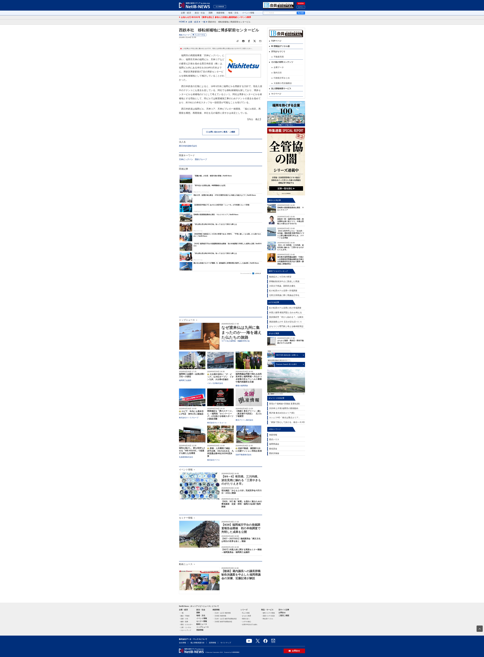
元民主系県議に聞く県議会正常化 (284, 295)
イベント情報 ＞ (187, 469)
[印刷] (243, 41)
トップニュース (202, 627)
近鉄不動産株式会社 (243, 455)
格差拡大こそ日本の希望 (280, 277)
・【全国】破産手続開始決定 (222, 621)
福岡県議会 (274, 444)
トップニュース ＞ (188, 320)
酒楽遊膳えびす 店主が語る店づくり (285, 322)
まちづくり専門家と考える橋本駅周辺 (286, 326)
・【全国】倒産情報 (219, 616)
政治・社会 (200, 13)
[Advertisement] (220, 296)
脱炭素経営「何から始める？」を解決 (286, 317)
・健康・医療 (183, 621)
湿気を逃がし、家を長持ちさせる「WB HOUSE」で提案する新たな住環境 (192, 450)
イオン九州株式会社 (215, 383)
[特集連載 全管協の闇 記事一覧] (286, 161)
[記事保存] (237, 41)
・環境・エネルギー (186, 624)
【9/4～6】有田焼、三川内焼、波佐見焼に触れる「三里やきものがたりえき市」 (241, 480)
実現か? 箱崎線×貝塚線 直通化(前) (284, 404)
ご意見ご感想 (284, 615)
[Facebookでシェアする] (249, 41)
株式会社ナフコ (213, 460)
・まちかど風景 (245, 616)
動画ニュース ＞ (187, 564)
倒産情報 (220, 13)
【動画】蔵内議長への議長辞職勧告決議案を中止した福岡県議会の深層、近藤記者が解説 (241, 574)
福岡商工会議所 (185, 380)
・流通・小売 (183, 619)
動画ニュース (201, 624)
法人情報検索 (220, 6)
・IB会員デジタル (267, 619)
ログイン (301, 7)
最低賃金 (273, 449)
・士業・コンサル (185, 627)
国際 (211, 13)
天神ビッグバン (186, 159)
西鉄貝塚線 (274, 453)
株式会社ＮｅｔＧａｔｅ (217, 423)
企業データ (279, 67)
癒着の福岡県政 (242, 386)
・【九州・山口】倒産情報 (222, 613)
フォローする (199, 35)
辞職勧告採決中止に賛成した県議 (284, 281)
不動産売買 (279, 57)
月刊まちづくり (278, 51)
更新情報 (199, 630)
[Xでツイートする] (254, 41)
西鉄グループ (184, 35)
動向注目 (278, 73)
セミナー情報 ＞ (187, 518)
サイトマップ (225, 643)
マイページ (276, 94)
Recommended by (246, 273)
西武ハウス (274, 439)
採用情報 (212, 643)
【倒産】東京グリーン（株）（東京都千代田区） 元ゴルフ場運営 (249, 413)
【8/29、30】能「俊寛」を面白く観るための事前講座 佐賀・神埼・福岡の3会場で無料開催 (241, 504)
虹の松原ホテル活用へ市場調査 (283, 291)
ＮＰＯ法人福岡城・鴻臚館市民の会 (235, 341)
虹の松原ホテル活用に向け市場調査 (285, 308)
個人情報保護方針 (197, 643)
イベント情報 (248, 13)
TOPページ (276, 41)
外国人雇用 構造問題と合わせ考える (285, 312)
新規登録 (301, 3)
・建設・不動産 (184, 616)
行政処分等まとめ (282, 78)
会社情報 (182, 643)
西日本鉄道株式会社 (188, 146)
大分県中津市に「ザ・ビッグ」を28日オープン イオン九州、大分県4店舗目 (220, 377)
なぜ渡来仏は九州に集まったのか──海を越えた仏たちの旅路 (241, 332)
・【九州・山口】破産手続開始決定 (225, 619)
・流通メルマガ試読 (268, 616)
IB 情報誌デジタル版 (280, 46)
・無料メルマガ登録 (268, 613)
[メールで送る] (260, 41)
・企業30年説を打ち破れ (248, 624)
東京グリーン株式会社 (244, 420)
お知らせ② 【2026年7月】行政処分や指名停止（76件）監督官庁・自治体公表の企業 (219, 17)
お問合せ (282, 613)
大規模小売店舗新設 (283, 83)
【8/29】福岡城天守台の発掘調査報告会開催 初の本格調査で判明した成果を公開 (241, 528)
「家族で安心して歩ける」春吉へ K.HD (287, 422)
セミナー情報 (201, 621)
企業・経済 (186, 13)
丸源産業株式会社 (186, 457)
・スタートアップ (185, 630)
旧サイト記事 (284, 610)
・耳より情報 (245, 613)
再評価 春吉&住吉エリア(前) (281, 413)
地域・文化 (233, 13)
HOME (182, 22)
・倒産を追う (245, 619)
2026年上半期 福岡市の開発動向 (283, 408)
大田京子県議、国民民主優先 (282, 286)
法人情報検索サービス (281, 88)
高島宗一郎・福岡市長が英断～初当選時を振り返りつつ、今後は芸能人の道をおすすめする (290, 221)
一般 (203, 22)
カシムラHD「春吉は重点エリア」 (284, 417)
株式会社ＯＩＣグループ (188, 418)
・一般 (181, 613)
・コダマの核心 (245, 621)
